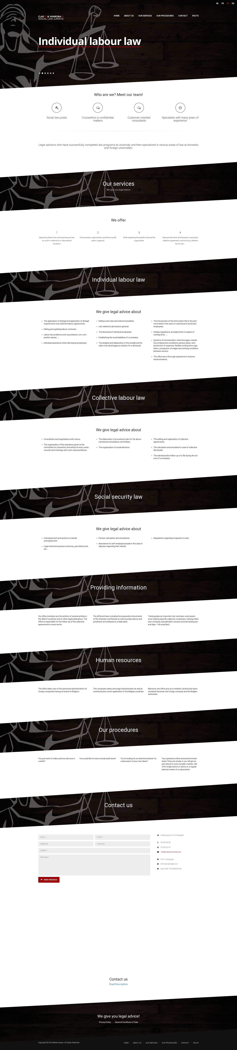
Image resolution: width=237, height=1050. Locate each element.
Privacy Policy (105, 1022)
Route (195, 16)
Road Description (118, 984)
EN (228, 3)
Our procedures (165, 16)
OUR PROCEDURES (169, 1043)
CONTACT (185, 1043)
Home (116, 16)
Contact (183, 16)
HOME (126, 1043)
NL (217, 3)
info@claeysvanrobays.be (171, 852)
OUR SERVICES (151, 1043)
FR (223, 3)
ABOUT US (137, 1043)
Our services (145, 16)
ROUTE (196, 1043)
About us (129, 16)
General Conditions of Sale (126, 1022)
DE (233, 3)
